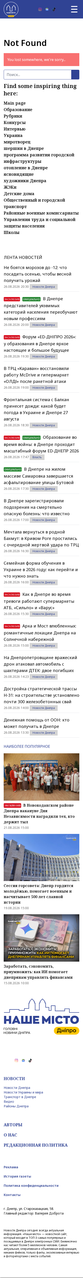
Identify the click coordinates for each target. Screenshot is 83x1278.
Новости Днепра (44, 287)
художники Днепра (25, 180)
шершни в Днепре (24, 148)
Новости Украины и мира (23, 1092)
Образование (18, 109)
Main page (15, 103)
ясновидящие (19, 174)
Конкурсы (15, 122)
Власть (37, 457)
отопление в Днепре (26, 167)
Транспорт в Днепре (20, 1097)
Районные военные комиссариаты (41, 213)
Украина (13, 135)
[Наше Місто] (11, 9)
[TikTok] (54, 9)
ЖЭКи (10, 187)
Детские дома (19, 193)
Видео (9, 1101)
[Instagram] (40, 9)
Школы (11, 232)
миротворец (17, 142)
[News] (47, 9)
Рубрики (13, 116)
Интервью (14, 129)
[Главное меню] (74, 9)
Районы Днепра (16, 1106)
